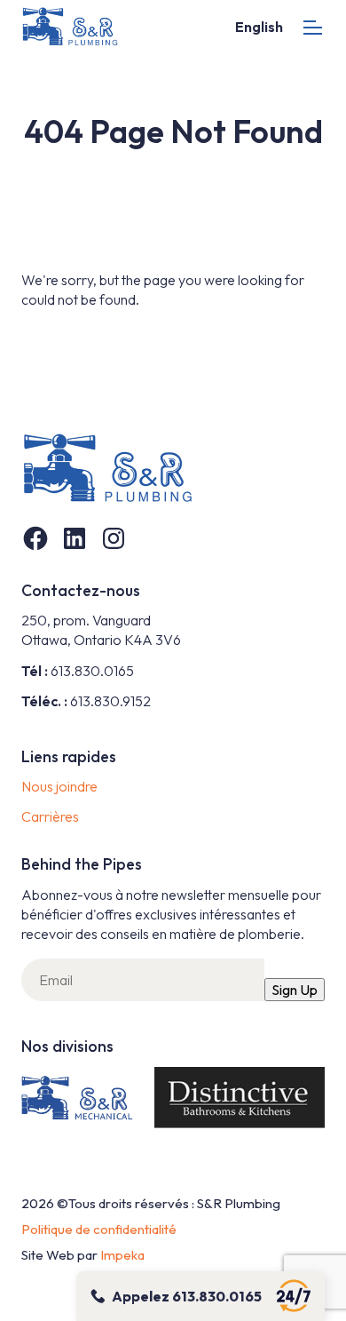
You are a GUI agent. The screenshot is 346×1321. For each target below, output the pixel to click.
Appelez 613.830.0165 (187, 1296)
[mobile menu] (312, 27)
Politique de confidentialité (99, 1229)
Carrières (50, 816)
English (259, 27)
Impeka (122, 1254)
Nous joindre (59, 786)
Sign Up (294, 990)
